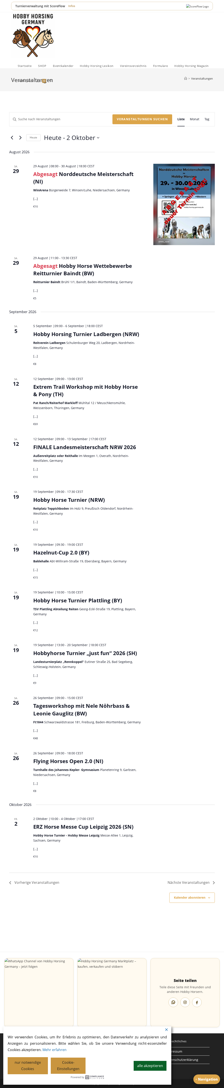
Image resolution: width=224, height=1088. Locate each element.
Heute (33, 137)
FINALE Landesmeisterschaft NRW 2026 (84, 447)
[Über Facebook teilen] (197, 1002)
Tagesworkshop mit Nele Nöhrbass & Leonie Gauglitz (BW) (81, 709)
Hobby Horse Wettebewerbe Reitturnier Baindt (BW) (82, 269)
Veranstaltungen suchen (142, 119)
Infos (71, 6)
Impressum (174, 1051)
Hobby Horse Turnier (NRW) (69, 499)
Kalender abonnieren (189, 897)
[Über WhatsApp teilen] (173, 1002)
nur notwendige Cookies (28, 1065)
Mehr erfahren (54, 1049)
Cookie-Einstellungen (68, 1065)
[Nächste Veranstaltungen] (20, 137)
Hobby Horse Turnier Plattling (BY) (77, 600)
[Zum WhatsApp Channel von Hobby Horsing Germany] (39, 992)
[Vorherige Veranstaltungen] (11, 137)
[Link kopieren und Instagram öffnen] (185, 1002)
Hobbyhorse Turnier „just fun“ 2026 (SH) (85, 653)
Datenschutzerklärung (182, 1060)
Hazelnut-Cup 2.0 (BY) (61, 552)
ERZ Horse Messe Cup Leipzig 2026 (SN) (83, 826)
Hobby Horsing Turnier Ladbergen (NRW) (86, 334)
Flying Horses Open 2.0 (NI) (68, 761)
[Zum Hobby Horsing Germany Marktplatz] (112, 992)
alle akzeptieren (150, 1065)
